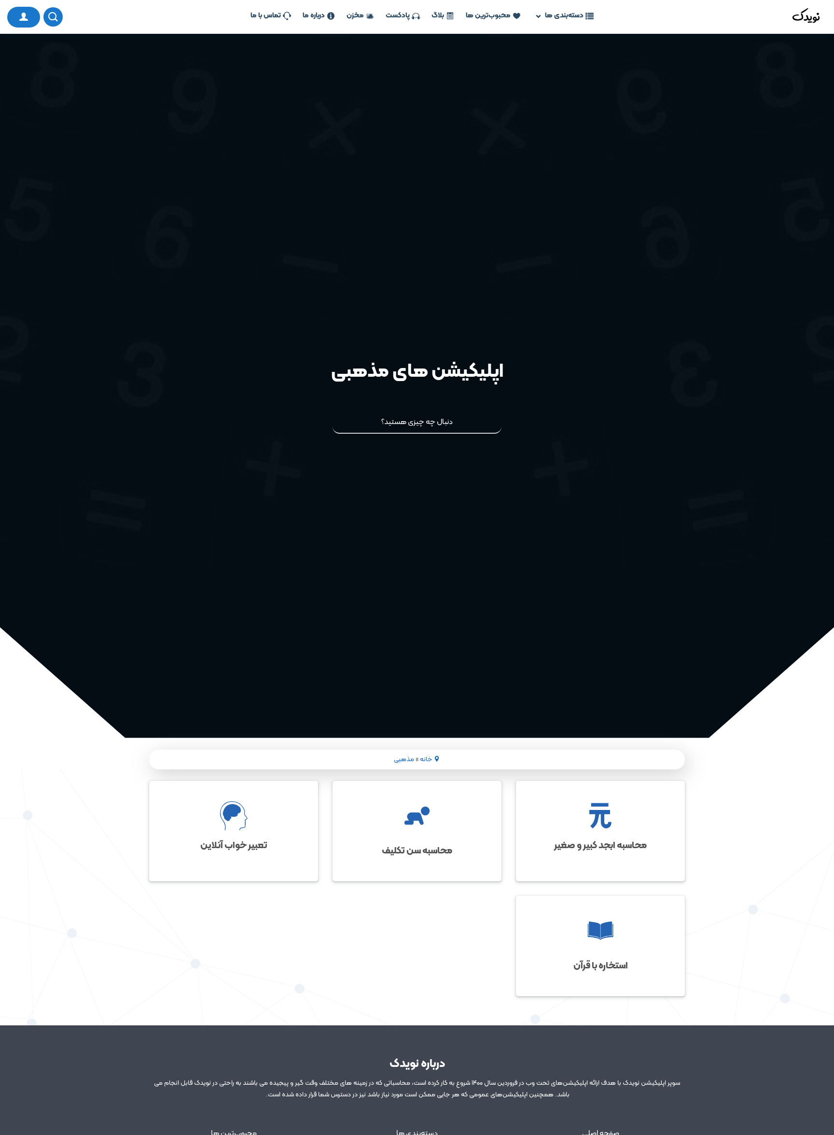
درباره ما (314, 16)
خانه (426, 759)
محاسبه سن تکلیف (417, 851)
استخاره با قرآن (600, 966)
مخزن (355, 16)
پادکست (398, 16)
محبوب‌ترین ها (488, 16)
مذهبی (404, 759)
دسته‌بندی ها (564, 16)
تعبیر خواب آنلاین (233, 845)
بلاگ (437, 16)
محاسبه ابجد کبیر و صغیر (600, 845)
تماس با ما (265, 16)
